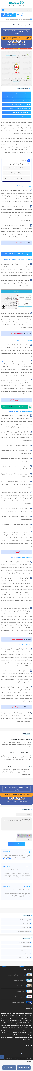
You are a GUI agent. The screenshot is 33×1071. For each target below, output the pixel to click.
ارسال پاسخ (6, 859)
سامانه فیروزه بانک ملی (18, 552)
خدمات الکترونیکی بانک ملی (16, 400)
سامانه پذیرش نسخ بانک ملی (16, 333)
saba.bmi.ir (16, 81)
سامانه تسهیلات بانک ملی (17, 639)
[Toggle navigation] (30, 14)
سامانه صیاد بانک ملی (17, 707)
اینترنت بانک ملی (19, 243)
